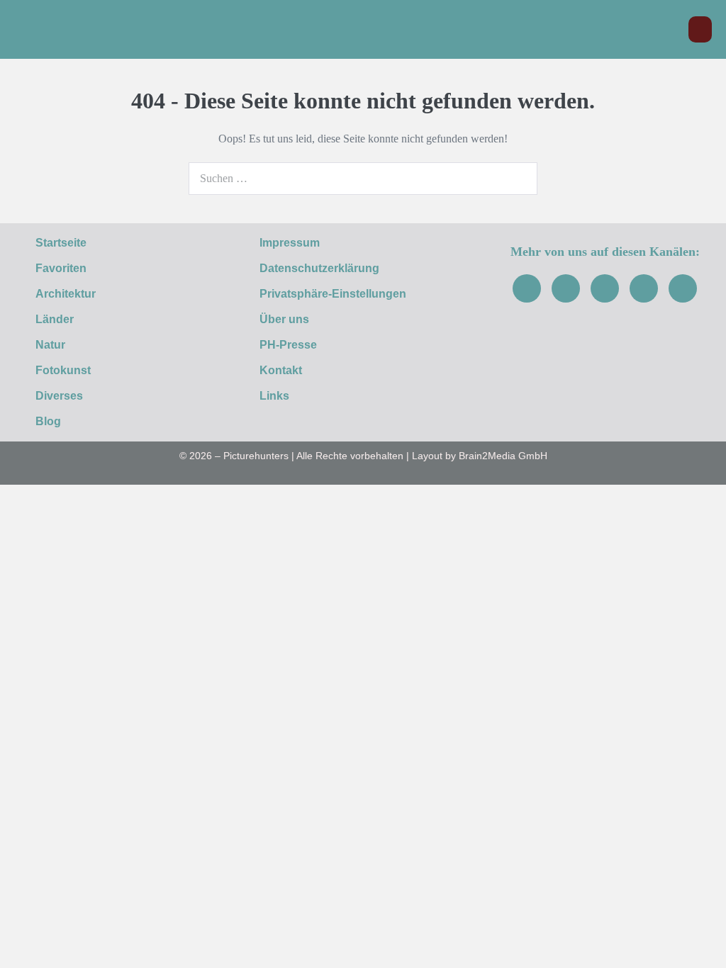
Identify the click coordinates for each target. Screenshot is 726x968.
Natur (50, 345)
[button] (670, 29)
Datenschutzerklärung (319, 268)
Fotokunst (63, 370)
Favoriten (60, 268)
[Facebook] (527, 288)
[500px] (683, 288)
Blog (48, 421)
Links (274, 396)
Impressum (289, 243)
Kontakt (280, 370)
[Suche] (519, 178)
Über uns (284, 319)
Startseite (60, 243)
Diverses (59, 396)
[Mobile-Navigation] (700, 29)
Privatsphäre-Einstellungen (332, 294)
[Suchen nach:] (363, 178)
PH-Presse (288, 345)
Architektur (65, 294)
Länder (54, 319)
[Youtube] (605, 288)
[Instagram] (566, 288)
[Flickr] (644, 288)
